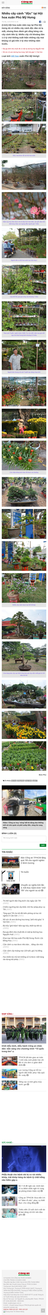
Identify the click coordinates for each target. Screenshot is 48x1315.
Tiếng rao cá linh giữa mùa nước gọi (30, 1083)
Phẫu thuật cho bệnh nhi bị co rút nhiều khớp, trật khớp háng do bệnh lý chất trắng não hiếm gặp (23, 1177)
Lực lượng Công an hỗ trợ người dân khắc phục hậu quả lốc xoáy (31, 1072)
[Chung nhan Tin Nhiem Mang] (13, 1311)
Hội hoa (15, 56)
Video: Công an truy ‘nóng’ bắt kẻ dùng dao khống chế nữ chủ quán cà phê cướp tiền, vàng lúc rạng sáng (23, 825)
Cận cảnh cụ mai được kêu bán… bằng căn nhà (23, 944)
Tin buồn (25, 872)
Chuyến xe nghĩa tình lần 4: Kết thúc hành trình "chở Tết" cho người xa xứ (33, 888)
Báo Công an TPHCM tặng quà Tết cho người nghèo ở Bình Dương (33, 860)
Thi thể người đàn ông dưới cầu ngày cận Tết (22, 901)
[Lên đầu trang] (43, 1310)
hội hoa (14, 781)
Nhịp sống (7, 1014)
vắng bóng (20, 781)
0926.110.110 (13, 1309)
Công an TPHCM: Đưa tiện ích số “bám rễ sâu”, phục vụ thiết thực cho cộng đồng (32, 1200)
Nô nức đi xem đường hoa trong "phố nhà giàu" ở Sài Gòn (22, 52)
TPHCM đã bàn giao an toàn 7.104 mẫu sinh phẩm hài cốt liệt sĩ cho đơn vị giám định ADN (31, 1061)
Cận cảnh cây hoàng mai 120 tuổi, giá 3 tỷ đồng (22, 951)
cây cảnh (29, 781)
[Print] (45, 22)
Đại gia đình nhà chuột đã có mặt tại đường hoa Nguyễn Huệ (23, 49)
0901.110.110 (23, 1309)
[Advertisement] (24, 988)
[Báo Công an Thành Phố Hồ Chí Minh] (27, 2)
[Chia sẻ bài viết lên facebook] (40, 22)
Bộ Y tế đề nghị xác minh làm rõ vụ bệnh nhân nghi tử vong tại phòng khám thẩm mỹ (31, 1188)
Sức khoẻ (7, 1143)
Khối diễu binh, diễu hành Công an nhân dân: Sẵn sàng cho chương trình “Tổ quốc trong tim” (23, 1049)
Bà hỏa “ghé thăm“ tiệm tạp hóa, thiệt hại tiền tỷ (22, 926)
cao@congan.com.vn (14, 1303)
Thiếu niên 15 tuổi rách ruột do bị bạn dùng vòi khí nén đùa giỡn (32, 1212)
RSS (44, 7)
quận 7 (35, 781)
